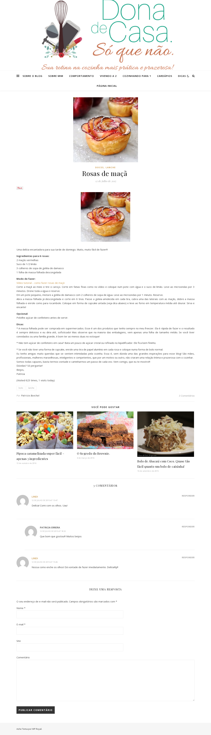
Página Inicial (107, 85)
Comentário (23, 657)
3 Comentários (187, 395)
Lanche (111, 167)
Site (18, 640)
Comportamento (81, 76)
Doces (99, 167)
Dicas (182, 76)
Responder (188, 495)
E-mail (20, 624)
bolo (21, 388)
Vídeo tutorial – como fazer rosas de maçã (40, 282)
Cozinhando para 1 (137, 76)
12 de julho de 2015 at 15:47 (45, 500)
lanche (31, 388)
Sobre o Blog (32, 76)
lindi (35, 496)
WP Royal (37, 728)
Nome (20, 608)
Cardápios (164, 76)
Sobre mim (55, 76)
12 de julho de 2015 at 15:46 (45, 562)
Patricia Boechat (30, 395)
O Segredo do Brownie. (93, 453)
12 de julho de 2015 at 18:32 (53, 531)
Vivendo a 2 (108, 76)
